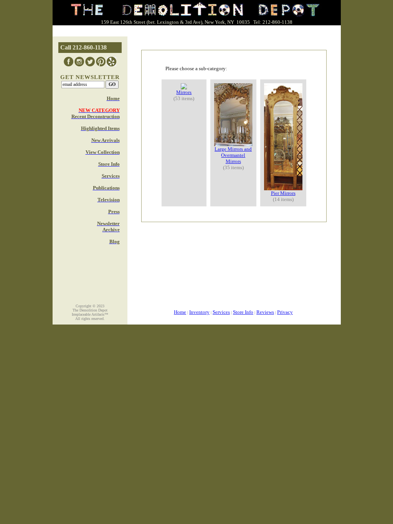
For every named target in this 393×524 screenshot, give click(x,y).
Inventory (199, 312)
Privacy (285, 312)
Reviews (265, 312)
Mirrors (184, 92)
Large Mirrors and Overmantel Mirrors (233, 155)
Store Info (243, 312)
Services (221, 312)
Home (180, 312)
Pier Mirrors (283, 193)
